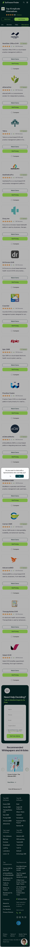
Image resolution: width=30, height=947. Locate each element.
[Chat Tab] (15, 473)
